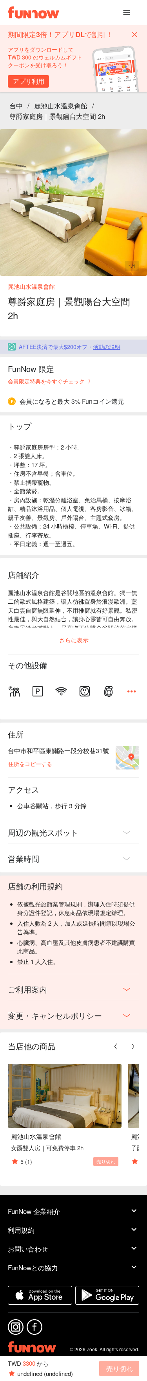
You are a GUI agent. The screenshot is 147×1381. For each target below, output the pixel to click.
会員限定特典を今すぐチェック (46, 381)
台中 (16, 105)
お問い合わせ (28, 1248)
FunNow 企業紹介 (34, 1211)
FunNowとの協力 (33, 1267)
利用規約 (21, 1230)
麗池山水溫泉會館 (60, 105)
